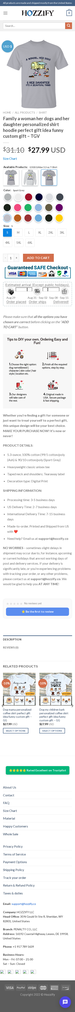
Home (7, 112)
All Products (25, 112)
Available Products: (30, 167)
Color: (13, 190)
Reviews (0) (10, 967)
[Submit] (68, 25)
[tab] (37, 959)
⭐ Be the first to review (38, 931)
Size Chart (10, 158)
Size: (8, 226)
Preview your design (23, 565)
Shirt (43, 112)
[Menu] (5, 13)
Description (12, 959)
